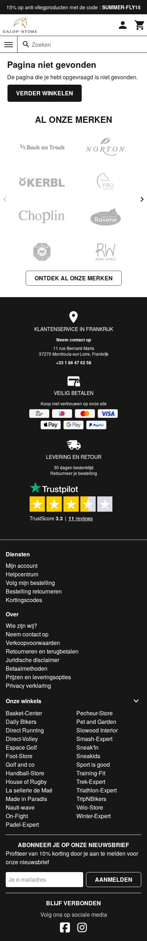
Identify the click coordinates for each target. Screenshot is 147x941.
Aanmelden (113, 879)
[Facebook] (65, 928)
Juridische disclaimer (32, 660)
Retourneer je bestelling (73, 473)
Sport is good (93, 764)
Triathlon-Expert (96, 790)
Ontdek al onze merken (74, 278)
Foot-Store (19, 756)
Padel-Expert (22, 824)
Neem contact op (73, 339)
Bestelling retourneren (34, 591)
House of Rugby (26, 781)
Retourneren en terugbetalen (42, 651)
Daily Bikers (21, 721)
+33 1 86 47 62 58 (73, 362)
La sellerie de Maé (29, 790)
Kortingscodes (24, 600)
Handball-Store (25, 773)
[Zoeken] (26, 44)
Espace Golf (21, 747)
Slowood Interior (97, 730)
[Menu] (8, 44)
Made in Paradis (26, 799)
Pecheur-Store (94, 713)
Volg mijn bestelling (30, 583)
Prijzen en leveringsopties (38, 677)
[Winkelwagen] (140, 25)
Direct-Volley (22, 739)
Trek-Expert (90, 781)
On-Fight (17, 816)
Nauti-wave (20, 807)
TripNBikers (91, 799)
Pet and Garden (96, 721)
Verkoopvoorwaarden (33, 643)
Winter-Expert (93, 816)
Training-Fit (90, 773)
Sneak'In (87, 747)
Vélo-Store (89, 807)
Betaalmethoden (26, 668)
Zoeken (41, 44)
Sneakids (88, 756)
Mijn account (21, 565)
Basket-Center (24, 713)
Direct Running (25, 730)
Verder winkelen (44, 93)
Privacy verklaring (28, 685)
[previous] (5, 199)
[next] (142, 199)
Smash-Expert (94, 739)
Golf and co (20, 764)
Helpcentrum (22, 574)
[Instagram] (82, 928)
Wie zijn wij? (21, 625)
